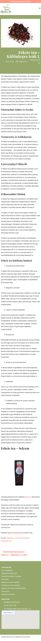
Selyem (29, 497)
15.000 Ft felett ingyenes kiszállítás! (20, 1)
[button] (32, 9)
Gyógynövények (35, 60)
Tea (39, 63)
